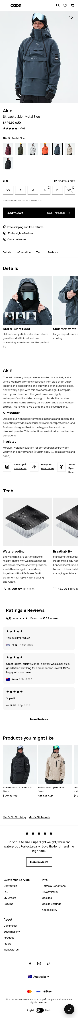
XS (8, 190)
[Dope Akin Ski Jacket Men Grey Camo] (33, 149)
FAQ (6, 892)
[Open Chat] (69, 1009)
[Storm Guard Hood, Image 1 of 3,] (10, 317)
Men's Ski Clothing (14, 817)
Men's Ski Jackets (39, 817)
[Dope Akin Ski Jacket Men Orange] (45, 149)
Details (7, 252)
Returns (8, 904)
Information (24, 252)
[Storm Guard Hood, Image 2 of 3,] (20, 317)
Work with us (11, 949)
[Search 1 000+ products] (58, 5)
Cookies (47, 898)
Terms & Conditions (54, 886)
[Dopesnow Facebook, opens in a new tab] (30, 963)
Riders (7, 943)
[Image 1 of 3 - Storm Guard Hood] (27, 300)
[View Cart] (72, 5)
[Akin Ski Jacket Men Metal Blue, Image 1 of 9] (39, 57)
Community (10, 925)
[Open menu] (5, 5)
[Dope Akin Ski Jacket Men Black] (8, 163)
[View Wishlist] (65, 5)
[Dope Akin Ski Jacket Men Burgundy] (8, 149)
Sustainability (12, 931)
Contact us (10, 886)
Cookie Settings (51, 904)
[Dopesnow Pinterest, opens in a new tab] (48, 963)
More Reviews (39, 719)
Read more (20, 468)
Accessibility (49, 910)
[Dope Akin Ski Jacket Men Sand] (70, 149)
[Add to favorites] (71, 17)
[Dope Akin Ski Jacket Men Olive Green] (20, 149)
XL (57, 190)
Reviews (53, 252)
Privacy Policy (50, 892)
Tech (39, 252)
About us (9, 937)
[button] (39, 1010)
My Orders (10, 898)
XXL (71, 190)
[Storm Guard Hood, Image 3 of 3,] (31, 317)
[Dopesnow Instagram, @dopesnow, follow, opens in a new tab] (39, 963)
